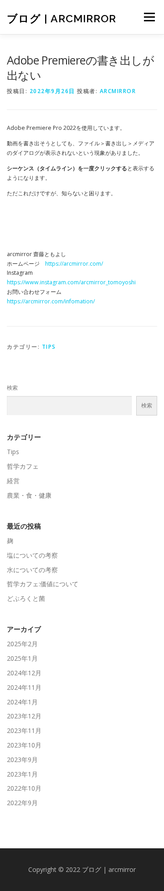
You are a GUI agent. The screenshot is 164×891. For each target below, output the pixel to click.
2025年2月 (22, 643)
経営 (13, 480)
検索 (12, 387)
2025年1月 (22, 658)
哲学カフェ (23, 466)
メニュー (149, 17)
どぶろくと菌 (26, 598)
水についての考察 (32, 569)
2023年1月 (22, 774)
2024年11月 (24, 687)
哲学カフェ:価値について (42, 583)
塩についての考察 (32, 555)
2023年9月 (22, 759)
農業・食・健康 (29, 495)
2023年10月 (24, 745)
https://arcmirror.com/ (74, 263)
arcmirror (118, 91)
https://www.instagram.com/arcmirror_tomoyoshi (71, 282)
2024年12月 (24, 672)
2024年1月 (22, 702)
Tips (49, 347)
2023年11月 (24, 730)
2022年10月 (24, 788)
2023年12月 (24, 716)
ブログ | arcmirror (61, 18)
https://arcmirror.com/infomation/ (51, 301)
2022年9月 (22, 802)
